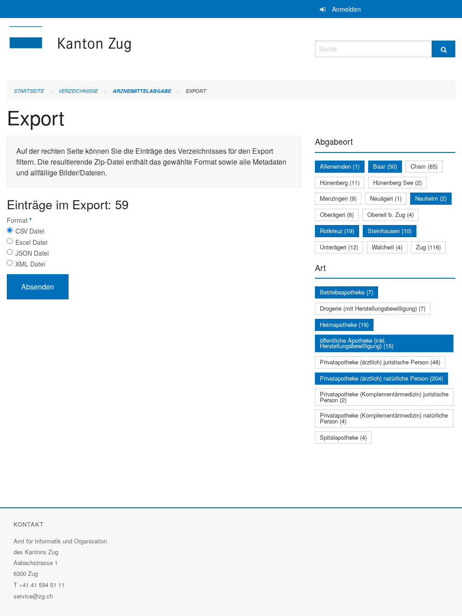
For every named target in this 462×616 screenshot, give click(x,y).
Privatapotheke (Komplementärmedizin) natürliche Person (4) (384, 418)
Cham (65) (424, 166)
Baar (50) (385, 166)
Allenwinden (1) (340, 166)
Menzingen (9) (338, 198)
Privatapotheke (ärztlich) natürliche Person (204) (381, 378)
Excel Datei (31, 242)
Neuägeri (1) (386, 198)
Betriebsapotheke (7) (346, 292)
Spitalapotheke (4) (343, 437)
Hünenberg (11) (340, 182)
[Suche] (443, 49)
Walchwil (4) (387, 247)
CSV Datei (29, 230)
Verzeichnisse (78, 90)
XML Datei (30, 263)
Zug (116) (428, 247)
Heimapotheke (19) (344, 324)
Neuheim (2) (431, 198)
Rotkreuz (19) (337, 230)
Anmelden (346, 9)
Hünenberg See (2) (397, 182)
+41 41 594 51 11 (42, 584)
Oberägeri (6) (337, 214)
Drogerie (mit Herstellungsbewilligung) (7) (372, 308)
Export (196, 90)
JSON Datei (32, 252)
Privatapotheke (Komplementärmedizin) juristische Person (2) (384, 397)
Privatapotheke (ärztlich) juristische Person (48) (380, 362)
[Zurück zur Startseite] (124, 47)
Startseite (29, 90)
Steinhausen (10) (389, 230)
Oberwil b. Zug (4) (390, 214)
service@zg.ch (33, 596)
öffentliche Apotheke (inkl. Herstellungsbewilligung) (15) (356, 343)
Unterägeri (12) (339, 247)
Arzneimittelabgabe (142, 90)
